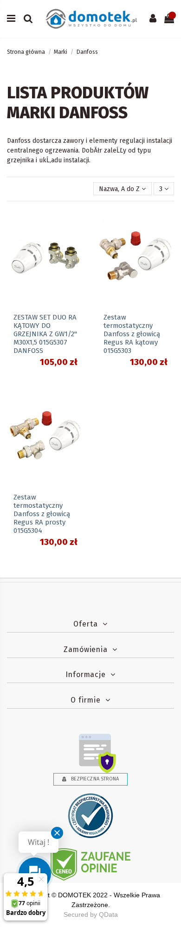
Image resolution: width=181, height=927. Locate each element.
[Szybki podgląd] (77, 254)
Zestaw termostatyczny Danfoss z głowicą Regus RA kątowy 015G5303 (131, 334)
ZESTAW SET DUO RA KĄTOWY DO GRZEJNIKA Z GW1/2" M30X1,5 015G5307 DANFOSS (45, 334)
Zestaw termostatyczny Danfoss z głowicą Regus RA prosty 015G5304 (41, 514)
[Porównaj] (77, 237)
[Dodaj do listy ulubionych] (77, 221)
